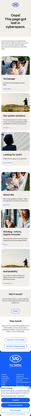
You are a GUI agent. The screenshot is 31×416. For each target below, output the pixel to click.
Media (3, 386)
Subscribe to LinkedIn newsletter (15, 346)
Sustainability (5, 378)
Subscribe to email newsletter (15, 340)
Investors (4, 382)
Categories (4, 376)
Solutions (4, 374)
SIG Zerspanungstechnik (23, 383)
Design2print (20, 376)
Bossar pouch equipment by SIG (22, 379)
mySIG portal (20, 374)
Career (3, 384)
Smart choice (20, 386)
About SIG (4, 380)
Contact (15, 311)
